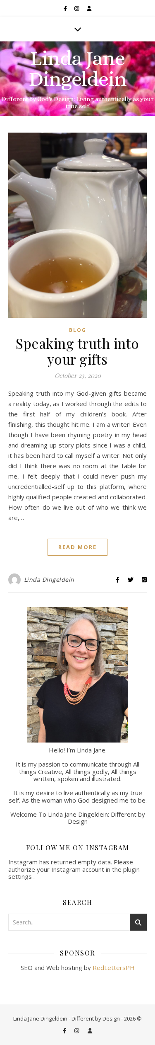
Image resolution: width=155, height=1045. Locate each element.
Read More (77, 547)
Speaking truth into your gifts (77, 351)
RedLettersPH (114, 967)
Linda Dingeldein (49, 579)
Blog (77, 330)
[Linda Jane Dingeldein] (77, 78)
